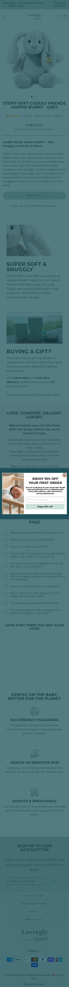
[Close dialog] (64, 475)
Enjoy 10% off (45, 506)
